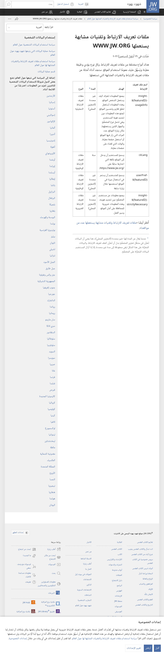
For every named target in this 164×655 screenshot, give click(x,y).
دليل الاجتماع (117, 580)
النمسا (52, 479)
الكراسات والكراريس (114, 559)
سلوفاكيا (51, 339)
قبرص (52, 390)
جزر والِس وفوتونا (47, 275)
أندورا (52, 134)
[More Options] (9, 19)
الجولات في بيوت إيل (83, 574)
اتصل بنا (88, 569)
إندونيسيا (50, 141)
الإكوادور (51, 121)
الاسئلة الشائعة (86, 559)
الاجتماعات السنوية (84, 590)
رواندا (52, 307)
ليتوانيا (52, 435)
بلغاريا (52, 211)
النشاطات (87, 595)
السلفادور (51, 332)
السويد (52, 352)
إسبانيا (52, 102)
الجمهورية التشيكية (46, 281)
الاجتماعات (87, 579)
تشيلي (52, 249)
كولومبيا (51, 409)
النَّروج (52, 473)
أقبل (157, 648)
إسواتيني (51, 115)
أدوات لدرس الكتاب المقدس (142, 568)
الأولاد (150, 589)
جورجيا (51, 294)
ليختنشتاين (50, 441)
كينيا (53, 415)
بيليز (53, 236)
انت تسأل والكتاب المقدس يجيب (140, 549)
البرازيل (51, 192)
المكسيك (51, 460)
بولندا (52, 224)
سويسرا (51, 358)
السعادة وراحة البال (146, 573)
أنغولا (52, 147)
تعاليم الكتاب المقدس (145, 542)
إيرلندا (52, 166)
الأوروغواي (50, 153)
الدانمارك (51, 300)
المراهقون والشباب (146, 584)
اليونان (52, 505)
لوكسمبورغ (50, 428)
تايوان (52, 243)
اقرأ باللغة (49, 27)
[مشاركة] (17, 19)
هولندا (52, 499)
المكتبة (119, 542)
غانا (53, 371)
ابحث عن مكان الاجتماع (52, 557)
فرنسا (52, 377)
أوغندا (52, 160)
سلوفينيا (51, 345)
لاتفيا (53, 422)
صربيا (52, 364)
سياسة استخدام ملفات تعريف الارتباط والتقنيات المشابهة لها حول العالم (104, 638)
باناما (53, 185)
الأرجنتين (50, 96)
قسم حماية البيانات (46, 72)
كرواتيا (52, 403)
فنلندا (52, 384)
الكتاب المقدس (116, 549)
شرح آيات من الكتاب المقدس (142, 554)
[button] (105, 12)
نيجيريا (51, 486)
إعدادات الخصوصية (18, 638)
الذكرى (88, 585)
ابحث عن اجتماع (27, 549)
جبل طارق (50, 268)
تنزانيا (52, 256)
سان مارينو (50, 320)
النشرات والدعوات (115, 565)
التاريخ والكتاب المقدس (144, 605)
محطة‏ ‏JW (118, 601)
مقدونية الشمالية (47, 454)
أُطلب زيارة (87, 564)
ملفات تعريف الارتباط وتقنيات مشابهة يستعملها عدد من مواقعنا (112, 225)
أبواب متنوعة (117, 570)
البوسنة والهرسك (47, 217)
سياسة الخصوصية (150, 19)
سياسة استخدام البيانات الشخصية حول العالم (34, 45)
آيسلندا (52, 173)
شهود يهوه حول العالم (83, 605)
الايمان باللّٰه (148, 594)
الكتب (120, 554)
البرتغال (51, 198)
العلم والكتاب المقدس (145, 599)
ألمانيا (52, 128)
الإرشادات (118, 596)
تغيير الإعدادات (134, 648)
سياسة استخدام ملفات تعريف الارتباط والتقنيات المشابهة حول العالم (112, 19)
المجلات (119, 575)
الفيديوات (118, 606)
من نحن (88, 552)
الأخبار (89, 542)
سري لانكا (50, 326)
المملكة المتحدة (48, 467)
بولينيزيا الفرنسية (47, 230)
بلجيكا (52, 205)
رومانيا (52, 313)
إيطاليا (52, 179)
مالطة (52, 447)
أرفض (148, 648)
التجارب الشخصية (84, 600)
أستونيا (51, 109)
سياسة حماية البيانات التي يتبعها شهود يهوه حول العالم (32, 53)
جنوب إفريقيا (49, 288)
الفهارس (119, 591)
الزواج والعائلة (148, 579)
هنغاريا (52, 492)
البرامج (119, 585)
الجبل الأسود (49, 262)
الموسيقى (118, 611)
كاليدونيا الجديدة (47, 396)
